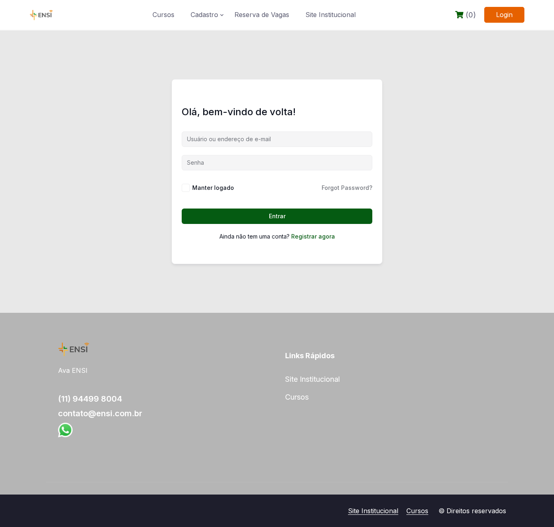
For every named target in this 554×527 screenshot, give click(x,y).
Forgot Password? (347, 187)
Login (504, 15)
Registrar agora (313, 236)
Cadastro (204, 15)
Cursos (163, 15)
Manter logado (213, 187)
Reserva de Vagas (261, 15)
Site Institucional (330, 15)
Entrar (277, 216)
